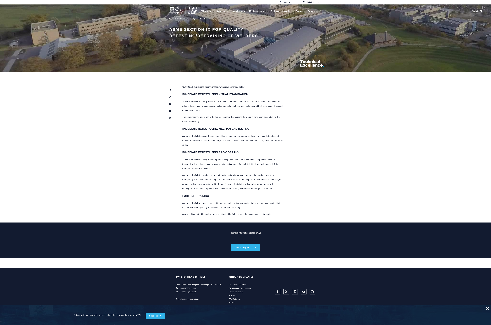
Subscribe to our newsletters (187, 299)
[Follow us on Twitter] (286, 291)
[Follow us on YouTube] (303, 291)
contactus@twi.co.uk (245, 247)
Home (171, 19)
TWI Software (234, 299)
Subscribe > (155, 316)
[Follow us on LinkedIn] (295, 291)
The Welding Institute (237, 285)
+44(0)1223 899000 (188, 288)
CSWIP (232, 295)
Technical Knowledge (186, 19)
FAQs (201, 19)
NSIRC (232, 303)
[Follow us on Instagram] (312, 291)
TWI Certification (236, 292)
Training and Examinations (240, 288)
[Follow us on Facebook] (277, 291)
